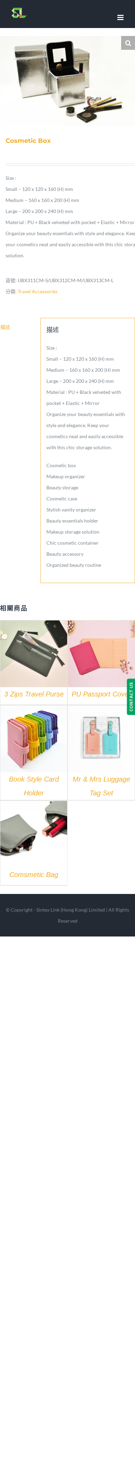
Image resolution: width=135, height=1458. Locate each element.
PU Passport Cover (101, 694)
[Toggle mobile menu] (121, 17)
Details (34, 654)
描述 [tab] (5, 327)
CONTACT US (131, 696)
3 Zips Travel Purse (34, 694)
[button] (128, 43)
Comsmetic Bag (33, 874)
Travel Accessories (37, 291)
